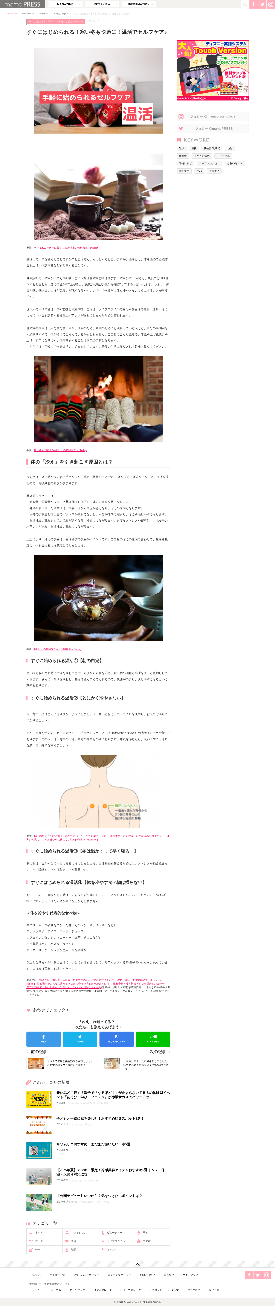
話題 (73, 1249)
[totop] (137, 1264)
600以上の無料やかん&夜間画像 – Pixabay (58, 649)
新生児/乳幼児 (212, 148)
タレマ (175, 1290)
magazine (65, 4)
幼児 (229, 148)
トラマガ (56, 1290)
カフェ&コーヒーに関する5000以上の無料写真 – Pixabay (66, 247)
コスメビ (157, 1290)
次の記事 (158, 1051)
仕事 (37, 1249)
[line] (153, 1039)
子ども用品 (223, 155)
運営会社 (169, 1274)
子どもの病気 (201, 155)
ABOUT (36, 1274)
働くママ (184, 170)
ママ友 (147, 1241)
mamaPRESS (28, 13)
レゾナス (214, 1290)
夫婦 (73, 1241)
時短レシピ (185, 163)
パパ (199, 170)
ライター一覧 (57, 1274)
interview (102, 4)
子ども (147, 1232)
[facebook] (43, 1039)
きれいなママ (235, 163)
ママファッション (209, 163)
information (138, 4)
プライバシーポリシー (86, 1274)
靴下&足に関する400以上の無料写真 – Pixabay (60, 450)
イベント (112, 1249)
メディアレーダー (104, 1290)
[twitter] (80, 1039)
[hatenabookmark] (116, 1039)
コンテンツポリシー (119, 1274)
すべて (39, 1232)
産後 (194, 148)
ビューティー (75, 21)
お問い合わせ (147, 1274)
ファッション (79, 1232)
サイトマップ (190, 1274)
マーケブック (77, 1290)
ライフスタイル (57, 21)
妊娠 (181, 148)
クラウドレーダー (133, 1290)
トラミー (37, 1290)
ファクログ (193, 1290)
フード (39, 1241)
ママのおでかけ (60, 13)
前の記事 (39, 1051)
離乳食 (183, 155)
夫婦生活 (214, 170)
